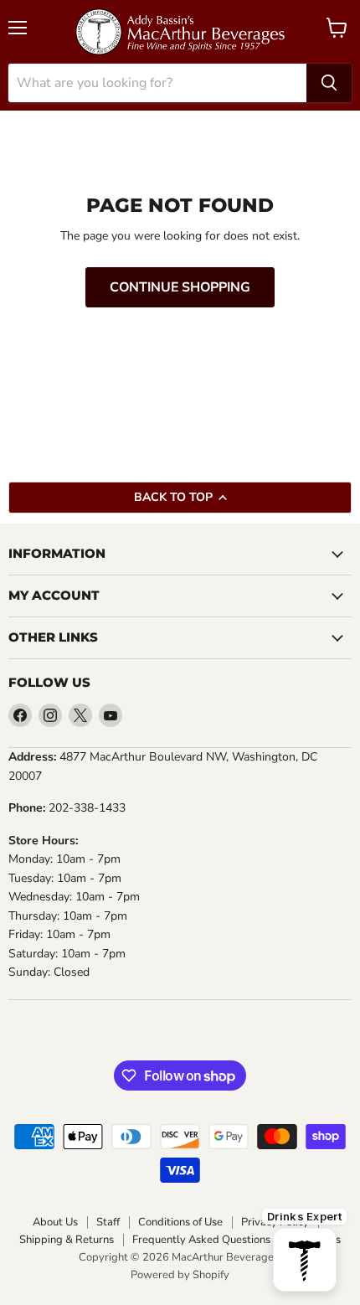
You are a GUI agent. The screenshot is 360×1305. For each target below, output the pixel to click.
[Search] (329, 83)
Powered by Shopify (180, 1274)
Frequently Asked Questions (201, 1240)
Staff (108, 1222)
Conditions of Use (180, 1222)
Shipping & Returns (66, 1240)
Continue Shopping (180, 287)
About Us (55, 1222)
